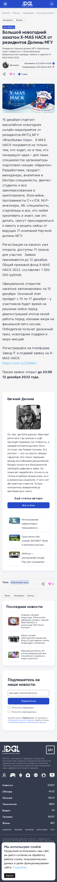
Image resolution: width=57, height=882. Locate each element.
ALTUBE (52, 775)
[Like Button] (11, 74)
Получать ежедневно (23, 707)
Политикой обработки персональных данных (27, 722)
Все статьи (28, 505)
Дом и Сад (43, 775)
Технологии (9, 804)
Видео (6, 810)
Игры (13, 775)
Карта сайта (42, 830)
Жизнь (7, 595)
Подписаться (28, 701)
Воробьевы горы (19, 582)
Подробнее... (20, 867)
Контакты (29, 830)
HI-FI (36, 775)
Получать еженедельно (24, 712)
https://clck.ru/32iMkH (19, 363)
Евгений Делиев (19, 65)
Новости (7, 785)
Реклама (18, 830)
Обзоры (7, 791)
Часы (20, 775)
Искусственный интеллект (4, 775)
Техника (7, 816)
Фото (28, 775)
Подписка (7, 830)
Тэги (52, 830)
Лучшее (7, 797)
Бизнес (19, 20)
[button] (52, 4)
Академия (8, 20)
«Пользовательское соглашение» (21, 720)
